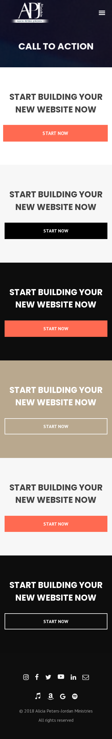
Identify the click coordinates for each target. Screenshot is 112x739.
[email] (85, 677)
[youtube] (61, 677)
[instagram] (26, 677)
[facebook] (37, 677)
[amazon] (50, 696)
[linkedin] (73, 677)
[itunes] (37, 696)
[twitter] (48, 677)
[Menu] (102, 12)
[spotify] (75, 696)
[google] (62, 696)
